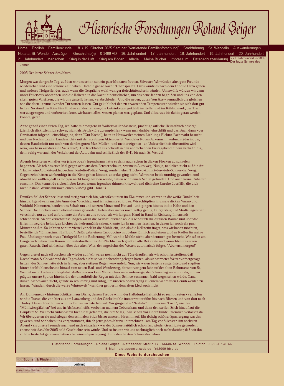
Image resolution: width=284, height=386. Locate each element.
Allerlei (134, 59)
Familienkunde (60, 48)
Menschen (55, 59)
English (38, 48)
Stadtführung (193, 48)
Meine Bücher (155, 59)
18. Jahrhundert (192, 54)
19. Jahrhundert (221, 54)
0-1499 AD (108, 54)
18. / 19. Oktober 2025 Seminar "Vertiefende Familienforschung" (127, 48)
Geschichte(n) (84, 54)
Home (22, 48)
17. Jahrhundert (163, 54)
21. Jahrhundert (30, 59)
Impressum (180, 59)
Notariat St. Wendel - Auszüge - (43, 54)
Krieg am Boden (111, 59)
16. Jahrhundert (133, 54)
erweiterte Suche (28, 370)
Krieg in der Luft (81, 59)
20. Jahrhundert (251, 54)
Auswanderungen (247, 48)
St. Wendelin (218, 48)
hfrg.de (173, 348)
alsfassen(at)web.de (135, 348)
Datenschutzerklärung (210, 59)
